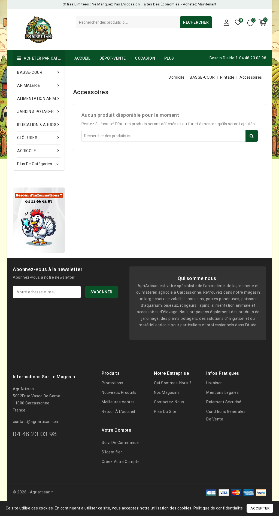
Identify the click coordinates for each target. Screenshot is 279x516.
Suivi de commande (120, 442)
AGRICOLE (26, 151)
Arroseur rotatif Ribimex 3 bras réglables (67, 495)
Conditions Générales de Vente (225, 415)
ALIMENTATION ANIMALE (38, 98)
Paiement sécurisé (223, 402)
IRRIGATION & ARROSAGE (38, 124)
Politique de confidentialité (218, 508)
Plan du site (165, 411)
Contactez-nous (169, 402)
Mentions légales (222, 392)
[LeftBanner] (39, 220)
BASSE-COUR (29, 72)
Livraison (214, 383)
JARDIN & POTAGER (35, 111)
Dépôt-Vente (112, 58)
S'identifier (112, 452)
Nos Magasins (167, 392)
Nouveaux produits (119, 392)
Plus (169, 58)
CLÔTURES (27, 138)
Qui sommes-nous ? (173, 383)
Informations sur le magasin (44, 376)
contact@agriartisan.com (36, 421)
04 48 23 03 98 (252, 58)
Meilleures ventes (118, 402)
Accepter (259, 508)
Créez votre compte (121, 461)
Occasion (145, 58)
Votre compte (116, 430)
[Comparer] (250, 24)
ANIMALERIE (28, 85)
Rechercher (196, 22)
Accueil (82, 58)
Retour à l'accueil (118, 411)
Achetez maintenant (200, 4)
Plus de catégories (34, 164)
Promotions (112, 383)
